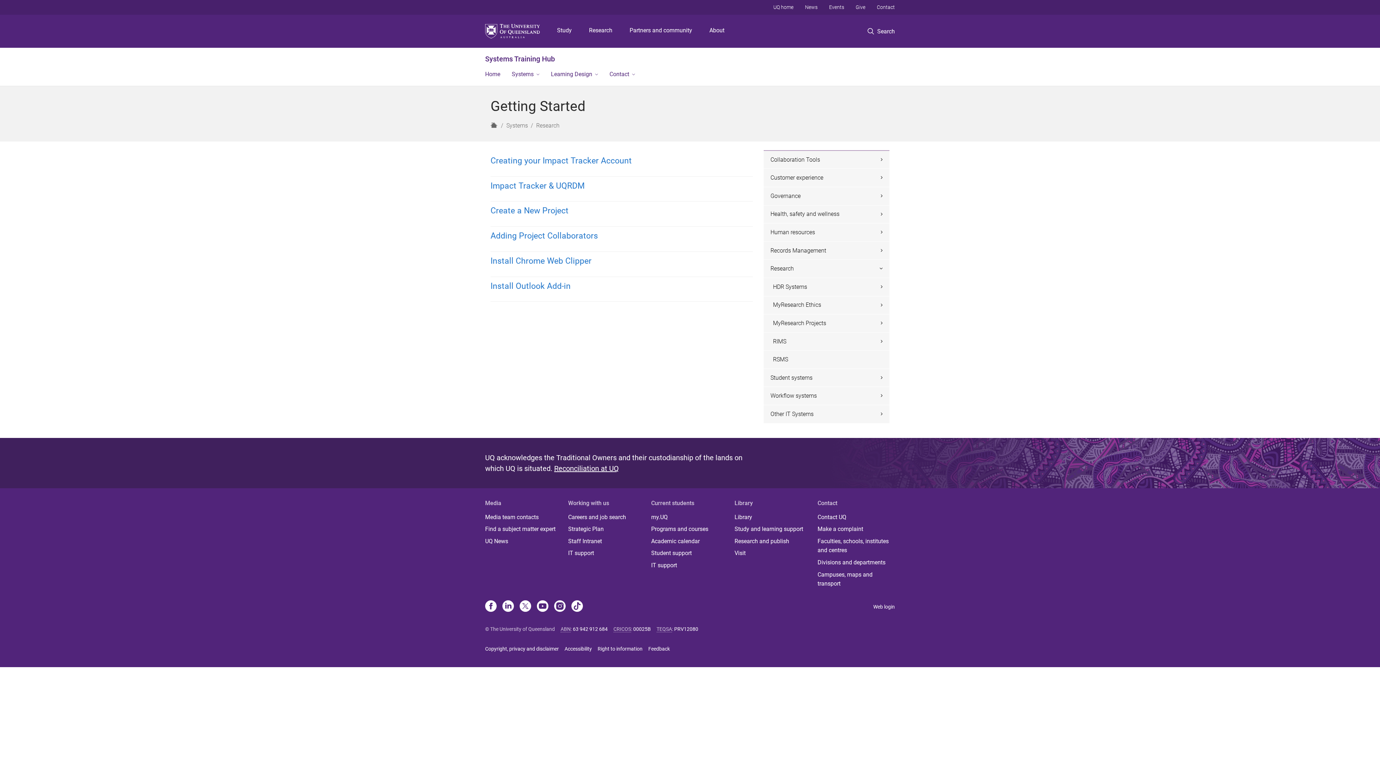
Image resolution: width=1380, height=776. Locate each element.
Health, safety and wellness (805, 214)
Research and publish (762, 541)
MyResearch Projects (799, 323)
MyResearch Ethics (797, 304)
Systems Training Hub (520, 59)
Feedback (659, 649)
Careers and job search (597, 517)
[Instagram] (560, 607)
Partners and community (661, 30)
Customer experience (796, 177)
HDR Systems (790, 286)
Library (743, 517)
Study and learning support (769, 529)
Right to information (620, 649)
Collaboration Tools (795, 159)
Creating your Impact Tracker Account (561, 161)
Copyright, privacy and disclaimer (522, 649)
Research (600, 30)
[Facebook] (491, 607)
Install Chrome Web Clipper (541, 261)
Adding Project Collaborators (544, 236)
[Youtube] (542, 607)
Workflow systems (793, 395)
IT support (581, 553)
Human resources (792, 232)
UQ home (783, 7)
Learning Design (571, 74)
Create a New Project (530, 211)
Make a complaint (840, 529)
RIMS (779, 341)
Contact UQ (832, 517)
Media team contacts (512, 517)
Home (492, 74)
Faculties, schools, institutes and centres (853, 546)
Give (860, 7)
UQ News (496, 541)
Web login (884, 607)
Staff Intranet (585, 541)
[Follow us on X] (525, 607)
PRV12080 (686, 629)
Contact (886, 7)
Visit (740, 553)
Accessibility (578, 649)
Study (564, 30)
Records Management (798, 250)
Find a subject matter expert (520, 529)
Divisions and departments (852, 562)
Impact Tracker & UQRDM (538, 186)
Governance (785, 196)
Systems (523, 74)
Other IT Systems (792, 414)
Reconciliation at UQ (586, 468)
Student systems (791, 377)
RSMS (780, 359)
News (811, 7)
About (716, 30)
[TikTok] (577, 607)
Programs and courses (679, 529)
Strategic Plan (586, 529)
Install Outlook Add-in (531, 286)
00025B (642, 629)
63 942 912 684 (590, 629)
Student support (671, 553)
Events (836, 7)
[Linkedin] (508, 607)
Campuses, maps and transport (845, 579)
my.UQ (659, 517)
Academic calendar (675, 541)
